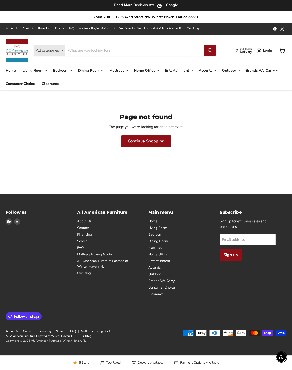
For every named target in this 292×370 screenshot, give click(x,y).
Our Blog (193, 28)
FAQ (71, 28)
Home (11, 70)
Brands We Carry (261, 70)
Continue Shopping (146, 141)
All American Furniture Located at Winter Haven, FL (148, 28)
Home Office (145, 70)
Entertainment (177, 70)
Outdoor (229, 70)
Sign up (230, 254)
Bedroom (61, 70)
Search (59, 28)
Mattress (117, 70)
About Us (12, 28)
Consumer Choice (20, 83)
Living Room (33, 70)
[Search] (210, 50)
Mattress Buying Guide (94, 28)
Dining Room (89, 70)
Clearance (50, 83)
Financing (44, 28)
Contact (28, 28)
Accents (206, 70)
